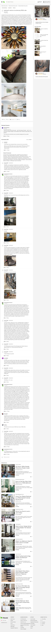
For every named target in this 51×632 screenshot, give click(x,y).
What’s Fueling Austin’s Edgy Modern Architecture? (23, 556)
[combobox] (20, 2)
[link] (43, 19)
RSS (42, 625)
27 (31, 596)
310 (31, 581)
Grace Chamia (19, 530)
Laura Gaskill (19, 514)
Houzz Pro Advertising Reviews (25, 623)
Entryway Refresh (43, 46)
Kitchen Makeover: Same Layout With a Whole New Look (22, 602)
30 (31, 536)
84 (31, 506)
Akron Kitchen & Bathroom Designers (19, 159)
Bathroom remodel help (44, 28)
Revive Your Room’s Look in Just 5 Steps (23, 512)
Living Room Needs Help (44, 40)
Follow (19, 119)
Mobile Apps (12, 626)
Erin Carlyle (19, 605)
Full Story (17, 475)
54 (31, 521)
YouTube (43, 623)
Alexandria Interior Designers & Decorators (10, 154)
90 (31, 611)
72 (31, 476)
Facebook (43, 622)
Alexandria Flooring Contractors (13, 158)
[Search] (7, 2)
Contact (31, 626)
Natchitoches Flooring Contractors (16, 157)
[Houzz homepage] (4, 2)
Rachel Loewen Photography (22, 590)
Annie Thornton (19, 484)
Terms (12, 623)
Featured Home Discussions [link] (13, 5)
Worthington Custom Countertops (15, 160)
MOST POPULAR (18, 569)
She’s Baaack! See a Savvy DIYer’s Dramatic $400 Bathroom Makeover (22, 572)
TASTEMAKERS (18, 524)
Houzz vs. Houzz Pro (24, 620)
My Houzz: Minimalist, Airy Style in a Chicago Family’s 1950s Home (23, 587)
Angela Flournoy (19, 469)
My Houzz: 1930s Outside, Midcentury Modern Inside (22, 467)
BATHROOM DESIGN (19, 539)
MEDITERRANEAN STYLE (19, 494)
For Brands (22, 627)
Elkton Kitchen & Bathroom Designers (13, 155)
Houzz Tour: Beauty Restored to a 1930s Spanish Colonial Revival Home (23, 498)
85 (31, 491)
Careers (12, 620)
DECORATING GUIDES (19, 509)
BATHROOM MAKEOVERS (20, 479)
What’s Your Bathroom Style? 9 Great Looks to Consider (24, 541)
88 (31, 551)
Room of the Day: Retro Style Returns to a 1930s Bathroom (23, 482)
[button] (2, 2)
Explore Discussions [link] (4, 5)
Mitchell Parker (19, 544)
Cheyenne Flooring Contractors (23, 158)
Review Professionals (33, 620)
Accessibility (32, 623)
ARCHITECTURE (18, 554)
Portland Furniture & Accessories (23, 156)
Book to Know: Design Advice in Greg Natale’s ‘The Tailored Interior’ (23, 527)
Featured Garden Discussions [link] (23, 5)
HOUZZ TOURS (18, 464)
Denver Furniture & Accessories (13, 156)
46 (31, 566)
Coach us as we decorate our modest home (44, 35)
